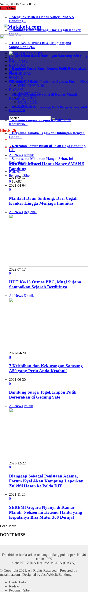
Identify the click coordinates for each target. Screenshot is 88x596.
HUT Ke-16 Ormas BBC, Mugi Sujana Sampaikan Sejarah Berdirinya (45, 284)
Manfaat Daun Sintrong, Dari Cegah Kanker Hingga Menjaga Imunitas (43, 201)
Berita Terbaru (19, 582)
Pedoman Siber (20, 590)
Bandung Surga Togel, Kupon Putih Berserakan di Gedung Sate (42, 394)
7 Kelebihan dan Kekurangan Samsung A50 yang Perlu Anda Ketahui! (46, 368)
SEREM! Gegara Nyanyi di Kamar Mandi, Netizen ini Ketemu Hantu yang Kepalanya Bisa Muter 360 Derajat (45, 512)
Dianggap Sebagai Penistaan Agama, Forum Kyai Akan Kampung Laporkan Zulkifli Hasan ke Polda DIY (46, 481)
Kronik (29, 155)
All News (16, 155)
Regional (30, 212)
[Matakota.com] (22, 27)
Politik (28, 406)
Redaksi (15, 586)
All (11, 147)
